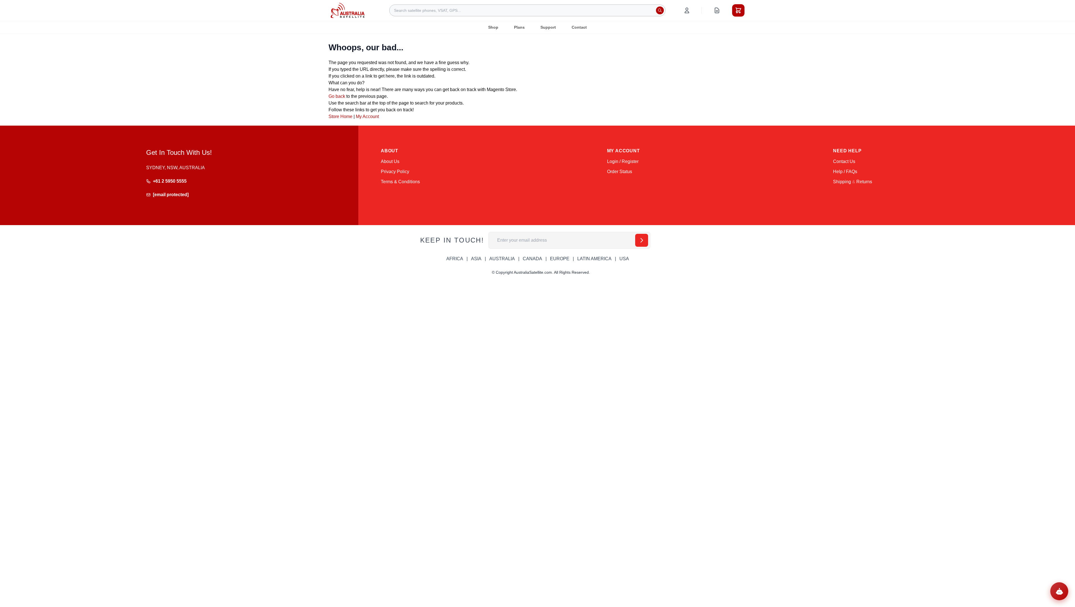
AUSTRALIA (502, 258)
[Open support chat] (1059, 591)
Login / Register (623, 161)
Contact (579, 27)
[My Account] (686, 10)
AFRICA (454, 258)
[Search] (660, 10)
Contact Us (844, 161)
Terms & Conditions (400, 181)
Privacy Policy (395, 171)
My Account (367, 116)
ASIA (476, 258)
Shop (493, 27)
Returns (864, 181)
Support (548, 27)
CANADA (532, 258)
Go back (337, 96)
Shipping (842, 181)
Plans (519, 27)
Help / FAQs (845, 171)
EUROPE (559, 258)
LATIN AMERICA (594, 258)
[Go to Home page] (348, 10)
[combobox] (527, 10)
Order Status (619, 171)
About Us (390, 161)
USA (624, 258)
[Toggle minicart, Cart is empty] (738, 10)
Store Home (340, 116)
